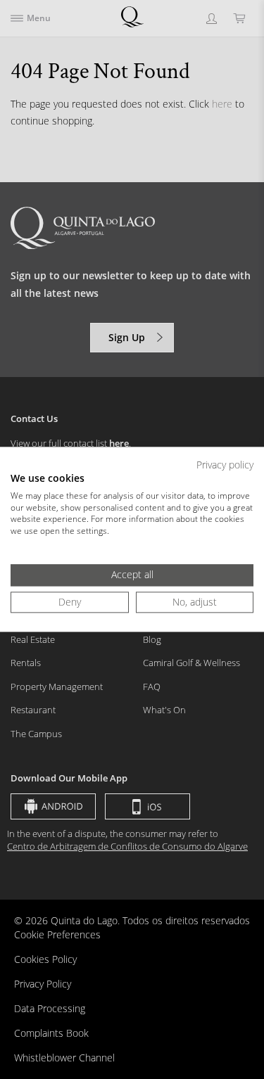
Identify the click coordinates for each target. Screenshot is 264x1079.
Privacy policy (224, 464)
